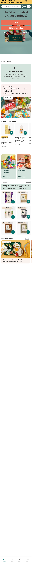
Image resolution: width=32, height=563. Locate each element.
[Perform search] (4, 6)
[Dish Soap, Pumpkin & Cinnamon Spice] (21, 129)
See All (28, 182)
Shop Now (8, 97)
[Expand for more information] (15, 2)
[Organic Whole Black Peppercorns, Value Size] (24, 213)
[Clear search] (19, 6)
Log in (26, 33)
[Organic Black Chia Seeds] (8, 197)
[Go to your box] (29, 6)
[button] (29, 6)
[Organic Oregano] (24, 228)
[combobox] (11, 6)
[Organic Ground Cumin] (24, 197)
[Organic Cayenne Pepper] (8, 228)
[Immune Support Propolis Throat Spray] (7, 129)
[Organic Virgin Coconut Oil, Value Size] (8, 213)
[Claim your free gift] (24, 6)
